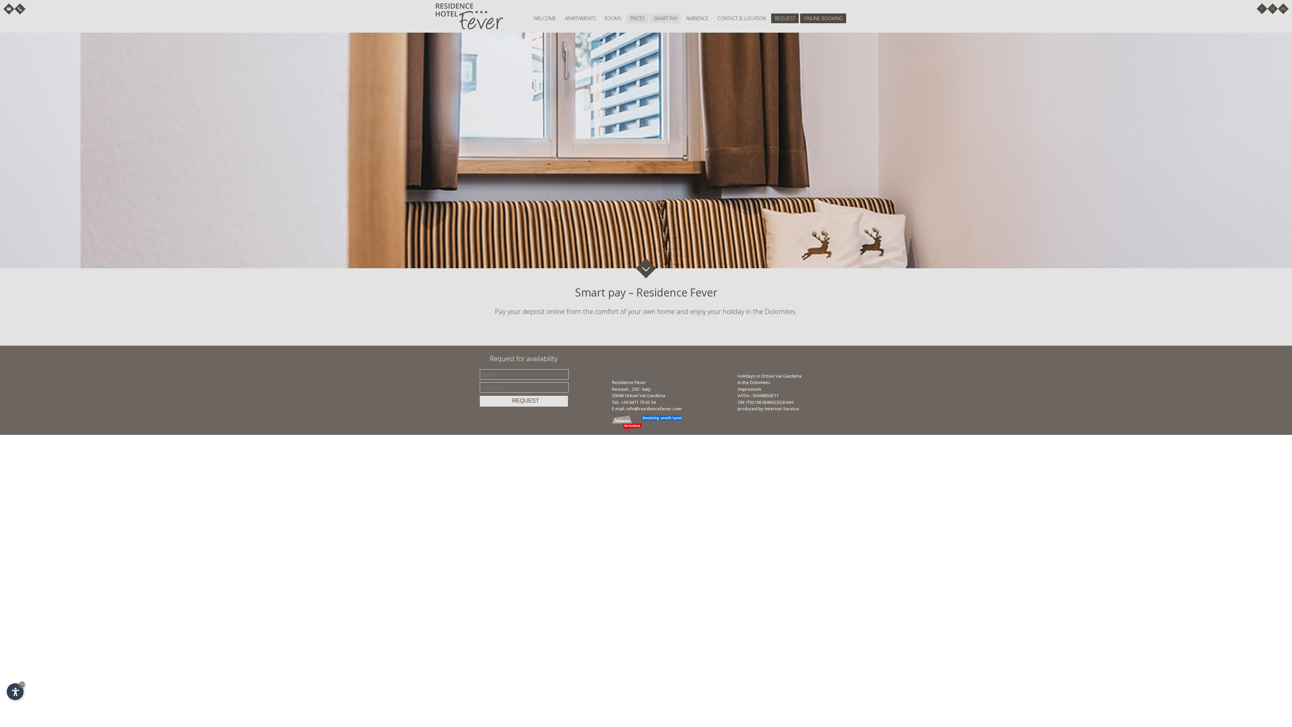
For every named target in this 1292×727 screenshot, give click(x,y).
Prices (637, 18)
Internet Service (781, 409)
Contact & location (741, 18)
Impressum (749, 389)
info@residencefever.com (654, 409)
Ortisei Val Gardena (645, 395)
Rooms (613, 18)
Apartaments (580, 18)
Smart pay (665, 18)
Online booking (823, 18)
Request (785, 18)
